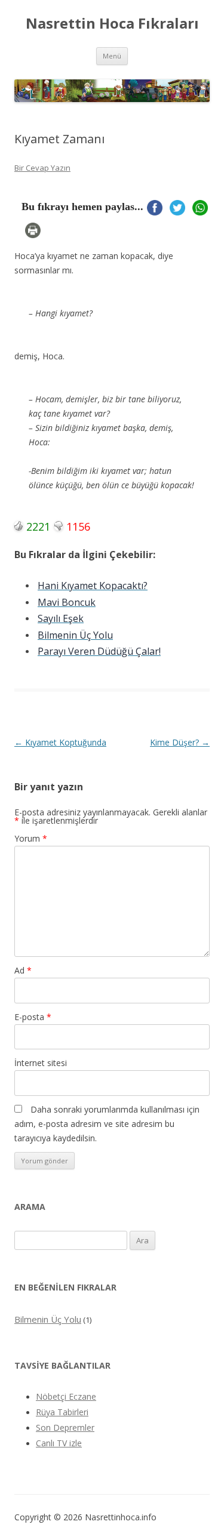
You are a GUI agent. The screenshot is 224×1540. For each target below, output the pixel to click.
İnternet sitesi (40, 1062)
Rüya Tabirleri (62, 1412)
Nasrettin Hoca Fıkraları (112, 23)
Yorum (30, 838)
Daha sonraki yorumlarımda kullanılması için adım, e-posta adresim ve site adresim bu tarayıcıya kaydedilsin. (107, 1124)
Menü (112, 55)
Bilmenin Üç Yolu (47, 1319)
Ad (23, 970)
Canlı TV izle (59, 1443)
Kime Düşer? (180, 742)
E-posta (32, 1016)
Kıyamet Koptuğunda (60, 742)
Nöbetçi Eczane (66, 1396)
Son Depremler (65, 1427)
